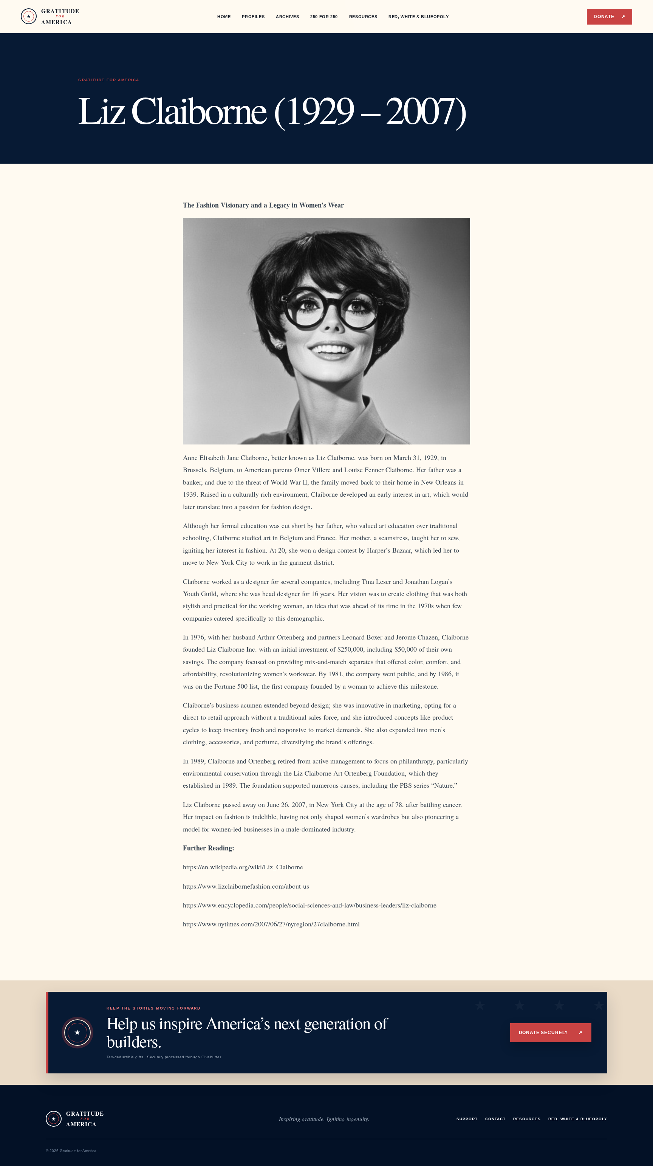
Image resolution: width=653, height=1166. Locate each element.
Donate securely (551, 1032)
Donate (609, 16)
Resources (363, 16)
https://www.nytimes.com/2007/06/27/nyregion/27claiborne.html (271, 923)
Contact (495, 1119)
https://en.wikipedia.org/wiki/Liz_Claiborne (243, 866)
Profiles (253, 16)
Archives (287, 16)
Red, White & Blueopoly (418, 16)
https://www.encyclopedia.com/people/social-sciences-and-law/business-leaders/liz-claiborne (309, 904)
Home (224, 16)
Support (467, 1119)
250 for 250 (324, 16)
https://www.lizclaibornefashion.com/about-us (246, 885)
